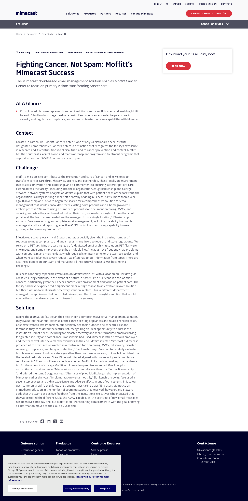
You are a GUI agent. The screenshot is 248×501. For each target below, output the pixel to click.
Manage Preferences (22, 488)
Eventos (95, 454)
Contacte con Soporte (209, 458)
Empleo (177, 4)
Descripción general (32, 450)
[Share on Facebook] (42, 421)
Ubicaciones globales (209, 450)
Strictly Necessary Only (77, 488)
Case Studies (48, 33)
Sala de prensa (99, 450)
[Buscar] (167, 4)
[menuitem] (72, 15)
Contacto (226, 4)
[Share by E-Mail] (61, 421)
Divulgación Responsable (163, 484)
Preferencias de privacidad (136, 484)
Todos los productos (67, 450)
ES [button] (155, 4)
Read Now (178, 65)
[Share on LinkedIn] (48, 421)
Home (19, 33)
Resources (32, 33)
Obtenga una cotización (209, 13)
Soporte (190, 4)
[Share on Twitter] (55, 421)
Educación (62, 454)
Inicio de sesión (207, 4)
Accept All (105, 488)
